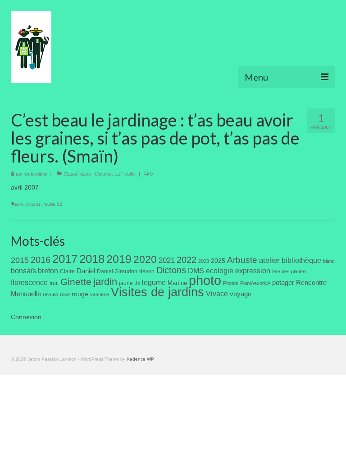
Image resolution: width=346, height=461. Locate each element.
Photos (230, 283)
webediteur (36, 173)
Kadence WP (140, 359)
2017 (64, 259)
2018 (92, 259)
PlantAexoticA (255, 283)
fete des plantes (289, 271)
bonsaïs (23, 271)
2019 (119, 259)
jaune (126, 283)
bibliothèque (301, 260)
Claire (67, 271)
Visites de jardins (157, 292)
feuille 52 (52, 204)
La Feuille (124, 173)
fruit (54, 283)
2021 (167, 260)
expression (252, 271)
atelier (269, 260)
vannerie (99, 294)
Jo (137, 283)
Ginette (75, 281)
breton (48, 271)
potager (283, 282)
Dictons (103, 173)
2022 (186, 260)
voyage (240, 294)
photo (205, 280)
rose (65, 294)
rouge (80, 294)
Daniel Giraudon (117, 271)
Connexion (26, 317)
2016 (40, 260)
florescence (29, 282)
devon (147, 271)
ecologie (219, 271)
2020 (145, 259)
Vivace (217, 293)
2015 (20, 260)
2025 (218, 260)
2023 (203, 261)
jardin (105, 281)
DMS (196, 271)
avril (18, 204)
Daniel (86, 271)
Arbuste (242, 260)
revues (50, 294)
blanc (329, 261)
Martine (177, 283)
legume (154, 282)
